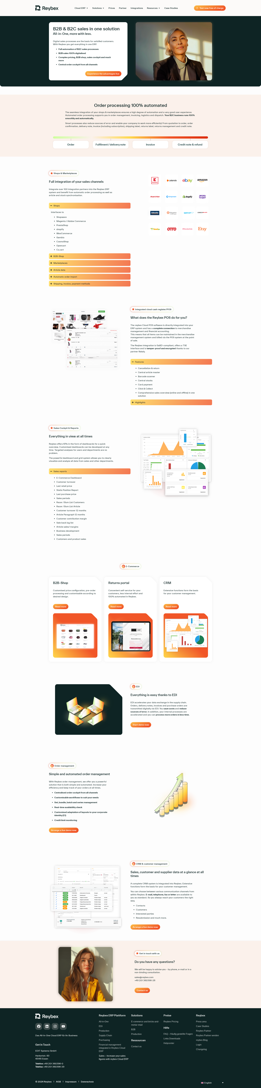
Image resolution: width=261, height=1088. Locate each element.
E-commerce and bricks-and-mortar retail (145, 1023)
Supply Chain (105, 1035)
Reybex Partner (203, 1031)
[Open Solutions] (103, 8)
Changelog (201, 1049)
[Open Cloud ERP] (87, 8)
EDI (100, 1026)
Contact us (136, 1046)
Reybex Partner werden (207, 1035)
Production (104, 1031)
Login (198, 1045)
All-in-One (104, 1021)
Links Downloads (172, 1038)
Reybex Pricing (171, 1021)
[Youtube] (63, 1026)
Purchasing (104, 1040)
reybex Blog (202, 1040)
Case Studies (202, 1026)
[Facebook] (38, 1026)
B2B (133, 1029)
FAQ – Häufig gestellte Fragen (178, 1034)
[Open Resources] (159, 8)
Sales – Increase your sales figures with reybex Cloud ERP (113, 1057)
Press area (201, 1021)
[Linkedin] (47, 1026)
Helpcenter (169, 1043)
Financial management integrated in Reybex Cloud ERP (112, 1048)
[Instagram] (55, 1026)
